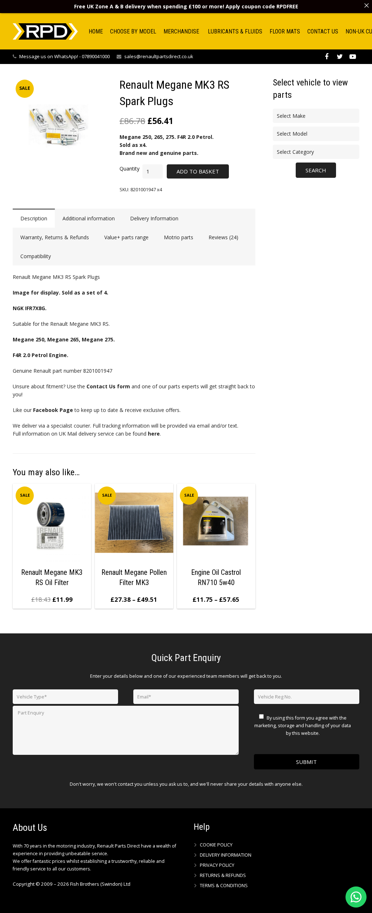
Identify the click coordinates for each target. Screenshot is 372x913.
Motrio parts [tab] (178, 237)
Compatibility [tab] (35, 256)
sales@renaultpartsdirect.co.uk (158, 56)
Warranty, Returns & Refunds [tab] (54, 237)
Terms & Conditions (224, 885)
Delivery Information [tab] (154, 218)
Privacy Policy (217, 865)
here (154, 433)
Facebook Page (53, 410)
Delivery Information (225, 855)
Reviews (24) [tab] (223, 237)
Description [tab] (33, 218)
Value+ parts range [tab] (126, 237)
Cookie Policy (216, 845)
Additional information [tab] (88, 218)
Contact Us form (108, 386)
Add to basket (198, 171)
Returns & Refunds (223, 875)
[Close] (366, 5)
